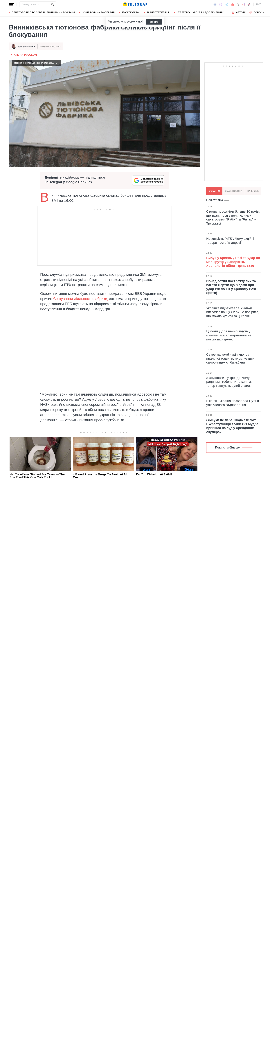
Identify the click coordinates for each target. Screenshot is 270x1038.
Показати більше (227, 447)
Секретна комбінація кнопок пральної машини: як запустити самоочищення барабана (230, 358)
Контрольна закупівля (98, 12)
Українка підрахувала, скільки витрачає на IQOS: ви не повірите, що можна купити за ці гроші (232, 312)
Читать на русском (23, 54)
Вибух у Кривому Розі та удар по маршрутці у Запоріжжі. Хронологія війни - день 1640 (233, 262)
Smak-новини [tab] (233, 191)
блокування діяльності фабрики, (80, 299)
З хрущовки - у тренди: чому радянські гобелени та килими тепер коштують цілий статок (229, 382)
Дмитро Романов (26, 46)
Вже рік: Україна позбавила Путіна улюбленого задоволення (232, 403)
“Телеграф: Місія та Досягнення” (200, 12)
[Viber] (221, 4)
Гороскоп (261, 12)
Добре (154, 21)
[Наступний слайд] (263, 12)
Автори (241, 12)
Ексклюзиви (131, 12)
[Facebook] (215, 4)
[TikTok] (249, 4)
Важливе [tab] (253, 191)
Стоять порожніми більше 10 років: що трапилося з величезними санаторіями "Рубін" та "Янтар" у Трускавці (233, 217)
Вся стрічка (214, 200)
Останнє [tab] (214, 191)
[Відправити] (52, 4)
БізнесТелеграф (158, 12)
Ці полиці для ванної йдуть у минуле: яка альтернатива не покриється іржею (228, 335)
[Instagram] (243, 4)
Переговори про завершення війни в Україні (43, 12)
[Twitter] (238, 4)
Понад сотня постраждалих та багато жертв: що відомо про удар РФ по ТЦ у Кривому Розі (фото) (231, 287)
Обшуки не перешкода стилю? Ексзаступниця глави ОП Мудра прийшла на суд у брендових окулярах (232, 426)
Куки (139, 21)
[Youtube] (232, 4)
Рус (258, 4)
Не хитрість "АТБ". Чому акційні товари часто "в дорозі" (230, 240)
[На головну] (135, 4)
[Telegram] (227, 4)
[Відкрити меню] (11, 4)
